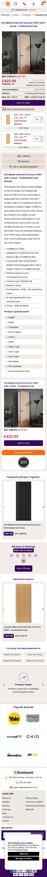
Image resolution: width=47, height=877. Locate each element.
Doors (16, 15)
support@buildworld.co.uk (25, 787)
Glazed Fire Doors (12, 660)
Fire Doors (27, 15)
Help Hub (30, 809)
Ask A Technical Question (25, 166)
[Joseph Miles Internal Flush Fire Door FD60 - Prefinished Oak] (23, 603)
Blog (4, 813)
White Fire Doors (12, 654)
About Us (6, 798)
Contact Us (7, 817)
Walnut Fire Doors (35, 660)
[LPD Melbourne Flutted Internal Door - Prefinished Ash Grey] (23, 501)
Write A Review (23, 568)
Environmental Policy (35, 805)
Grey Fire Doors (35, 654)
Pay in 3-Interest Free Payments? (21, 109)
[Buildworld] (8, 4)
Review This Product (35, 85)
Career (5, 820)
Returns (25, 161)
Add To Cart (23, 443)
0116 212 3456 (25, 782)
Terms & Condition (34, 802)
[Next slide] (43, 507)
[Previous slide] (4, 507)
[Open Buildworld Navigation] (3, 3)
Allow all (23, 854)
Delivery (26, 156)
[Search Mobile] (16, 4)
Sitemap (6, 809)
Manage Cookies (23, 858)
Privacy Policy (32, 798)
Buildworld (5, 15)
